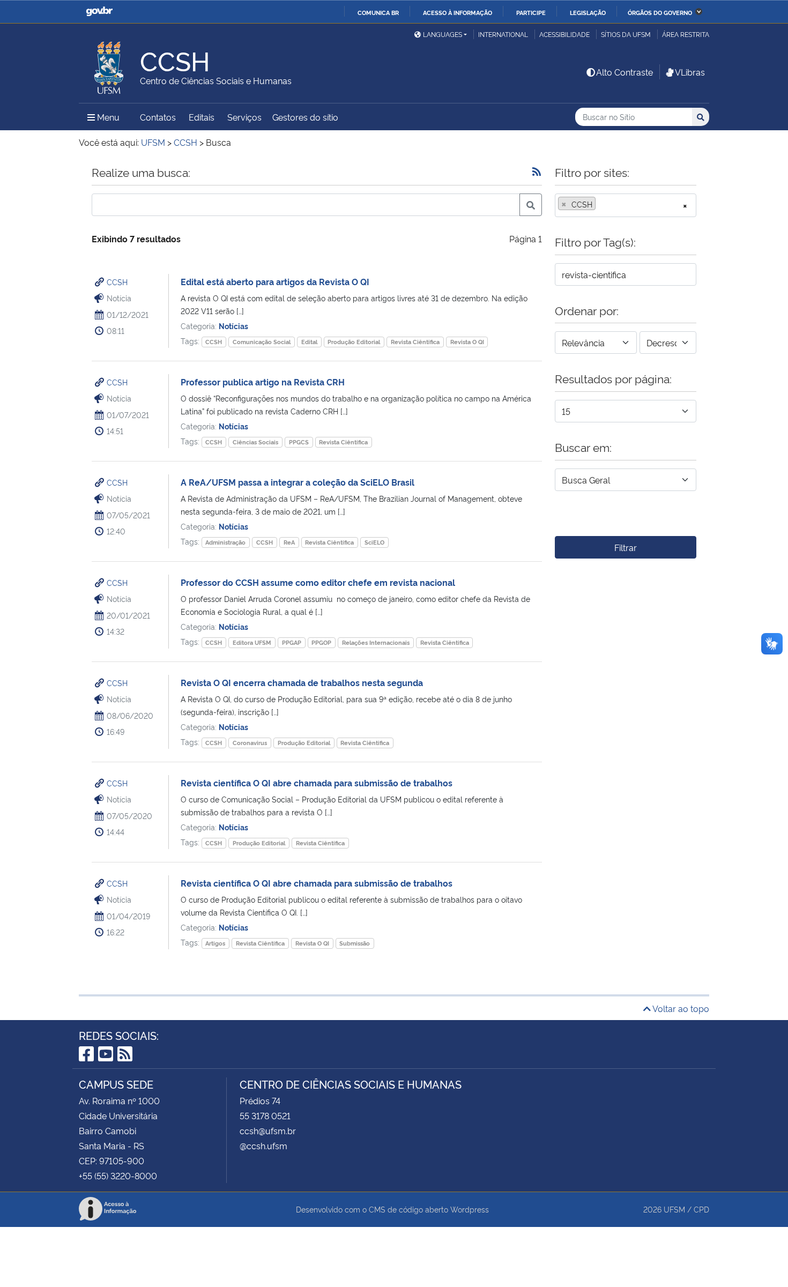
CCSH (117, 282)
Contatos (158, 117)
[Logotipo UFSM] (109, 65)
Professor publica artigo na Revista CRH (263, 382)
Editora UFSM (252, 642)
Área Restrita (685, 34)
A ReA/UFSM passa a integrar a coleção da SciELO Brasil (297, 482)
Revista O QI (467, 342)
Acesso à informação (457, 12)
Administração (225, 542)
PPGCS (299, 442)
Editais (201, 117)
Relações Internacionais (376, 642)
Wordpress (469, 1209)
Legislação (588, 12)
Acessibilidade (564, 34)
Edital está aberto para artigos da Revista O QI (275, 281)
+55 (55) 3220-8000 (118, 1175)
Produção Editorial (354, 342)
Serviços (244, 117)
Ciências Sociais (255, 442)
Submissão (354, 943)
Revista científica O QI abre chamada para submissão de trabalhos (316, 782)
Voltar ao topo (680, 1008)
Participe (531, 12)
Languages (442, 34)
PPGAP (291, 642)
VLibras (690, 72)
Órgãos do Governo (660, 12)
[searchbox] (601, 204)
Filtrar (625, 547)
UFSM (674, 1209)
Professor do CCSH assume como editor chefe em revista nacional (318, 582)
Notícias (233, 326)
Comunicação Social (262, 342)
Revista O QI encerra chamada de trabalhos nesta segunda (302, 682)
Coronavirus (250, 743)
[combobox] (625, 205)
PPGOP (321, 642)
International (503, 34)
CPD (701, 1209)
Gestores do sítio (305, 117)
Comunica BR (378, 12)
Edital (309, 342)
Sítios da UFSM (626, 34)
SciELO (374, 542)
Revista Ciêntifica (415, 342)
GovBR (99, 11)
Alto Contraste (624, 72)
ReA (289, 542)
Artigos (215, 943)
